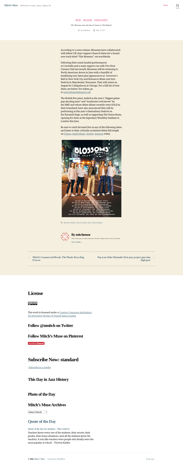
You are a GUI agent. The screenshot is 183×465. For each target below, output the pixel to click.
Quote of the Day (42, 421)
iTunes (67, 133)
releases (87, 20)
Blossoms (67, 223)
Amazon (99, 133)
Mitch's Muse (11, 5)
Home (165, 5)
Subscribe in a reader (39, 367)
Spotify (90, 133)
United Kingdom (97, 223)
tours (89, 223)
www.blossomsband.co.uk (77, 92)
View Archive (77, 242)
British (73, 223)
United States (100, 20)
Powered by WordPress (56, 459)
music (78, 20)
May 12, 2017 (100, 30)
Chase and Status (81, 223)
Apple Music (78, 133)
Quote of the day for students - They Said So (48, 429)
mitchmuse (86, 30)
